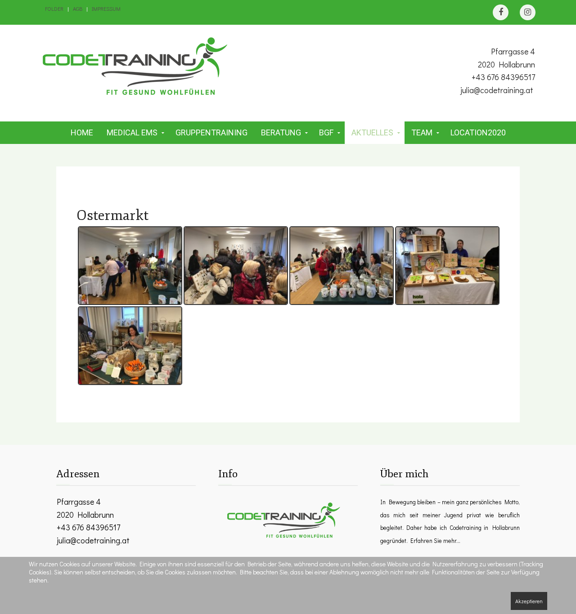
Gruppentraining (212, 132)
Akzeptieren (529, 601)
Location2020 (478, 132)
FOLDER (54, 8)
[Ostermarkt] (130, 265)
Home (82, 132)
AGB (77, 8)
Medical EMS (132, 132)
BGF (326, 132)
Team (421, 132)
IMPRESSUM (106, 8)
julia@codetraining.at (496, 90)
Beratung (281, 132)
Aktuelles (372, 132)
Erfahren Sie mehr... (435, 541)
